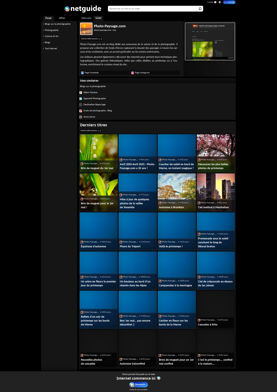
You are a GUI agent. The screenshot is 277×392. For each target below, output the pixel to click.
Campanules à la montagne (175, 285)
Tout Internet (51, 49)
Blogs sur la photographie (57, 24)
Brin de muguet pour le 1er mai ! (97, 205)
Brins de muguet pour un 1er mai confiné (176, 362)
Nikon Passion (90, 92)
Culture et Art (52, 36)
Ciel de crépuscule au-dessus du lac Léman (215, 283)
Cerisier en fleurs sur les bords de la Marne (173, 322)
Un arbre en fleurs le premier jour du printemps (98, 283)
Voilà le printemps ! (171, 246)
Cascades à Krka (207, 324)
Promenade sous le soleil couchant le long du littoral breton (213, 242)
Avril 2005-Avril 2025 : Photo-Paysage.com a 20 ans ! (137, 166)
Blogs (47, 42)
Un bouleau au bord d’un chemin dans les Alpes (135, 283)
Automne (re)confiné (132, 363)
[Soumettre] (200, 9)
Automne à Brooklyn (171, 207)
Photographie (51, 30)
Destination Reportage (94, 104)
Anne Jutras (89, 117)
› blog (105, 30)
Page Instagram (142, 73)
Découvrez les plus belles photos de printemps (213, 166)
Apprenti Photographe (94, 98)
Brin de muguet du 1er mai (97, 168)
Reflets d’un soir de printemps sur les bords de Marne (95, 320)
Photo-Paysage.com (110, 26)
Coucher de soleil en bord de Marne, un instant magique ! (176, 166)
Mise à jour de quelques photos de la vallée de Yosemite (134, 203)
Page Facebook (92, 73)
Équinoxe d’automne (93, 246)
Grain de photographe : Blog (97, 110)
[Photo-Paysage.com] (209, 41)
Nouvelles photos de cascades (91, 362)
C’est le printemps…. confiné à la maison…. (215, 362)
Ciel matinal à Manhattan (213, 207)
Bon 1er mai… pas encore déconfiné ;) (135, 322)
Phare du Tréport (130, 246)
